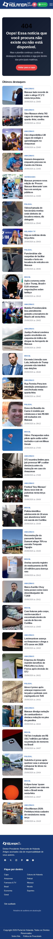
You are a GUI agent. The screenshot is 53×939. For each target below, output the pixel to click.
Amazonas (8, 878)
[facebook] (5, 860)
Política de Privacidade (32, 936)
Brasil (6, 886)
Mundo (30, 886)
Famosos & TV (10, 882)
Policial (30, 878)
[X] (10, 860)
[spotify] (33, 860)
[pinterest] (21, 860)
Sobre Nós (16, 936)
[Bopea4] (17, 4)
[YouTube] (27, 860)
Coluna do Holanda (35, 874)
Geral (6, 894)
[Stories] (34, 4)
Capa (6, 874)
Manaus (30, 882)
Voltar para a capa (26, 67)
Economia (8, 891)
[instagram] (16, 860)
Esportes (30, 891)
